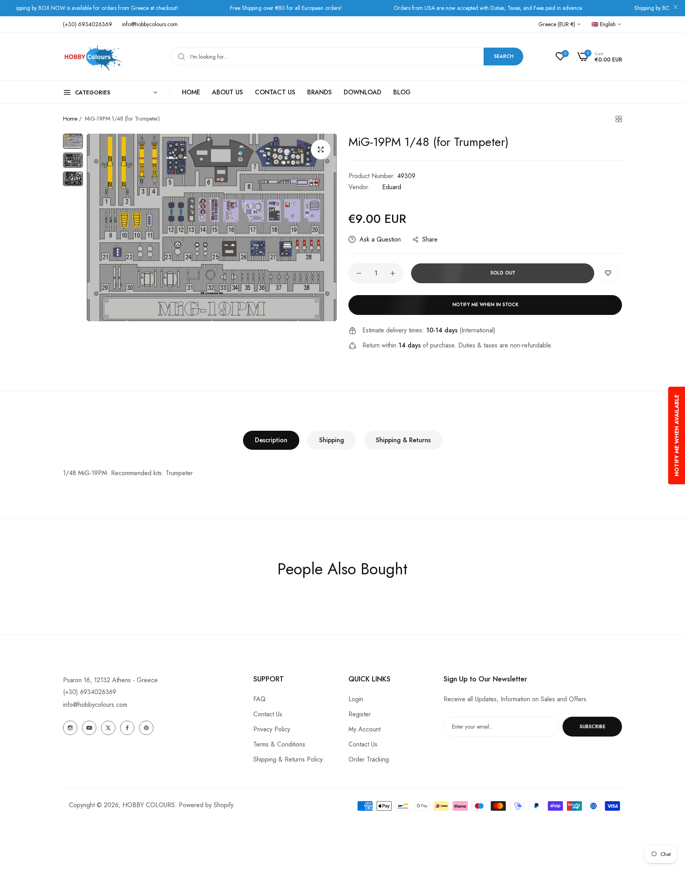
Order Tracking (368, 759)
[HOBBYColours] (92, 56)
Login (355, 699)
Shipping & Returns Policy (288, 759)
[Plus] (393, 273)
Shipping (331, 440)
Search (503, 56)
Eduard (391, 187)
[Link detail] (70, 728)
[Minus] (359, 273)
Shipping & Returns (403, 440)
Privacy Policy (271, 729)
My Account (364, 729)
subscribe (592, 726)
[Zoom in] (321, 149)
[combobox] (346, 56)
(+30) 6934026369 (89, 691)
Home (70, 119)
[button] (608, 273)
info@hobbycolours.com (95, 704)
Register (359, 714)
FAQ (259, 699)
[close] (675, 8)
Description (271, 440)
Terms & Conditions (279, 744)
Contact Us (267, 714)
